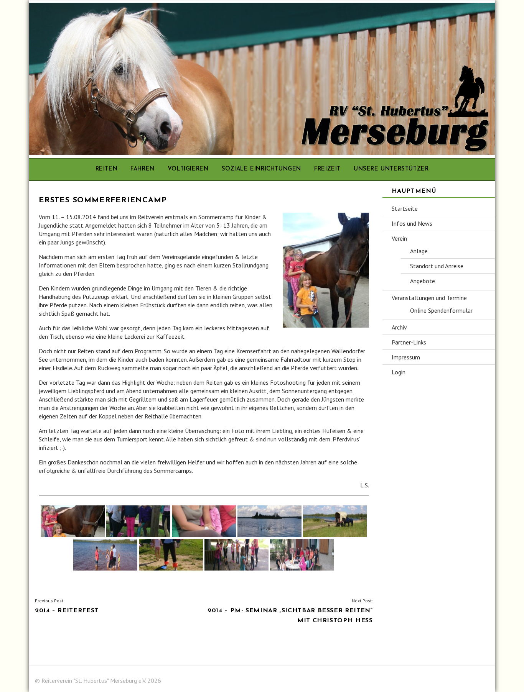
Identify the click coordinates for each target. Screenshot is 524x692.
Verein (399, 238)
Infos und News (412, 223)
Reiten (107, 169)
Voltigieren (188, 169)
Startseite (405, 208)
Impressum (406, 357)
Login (398, 372)
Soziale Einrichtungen (262, 169)
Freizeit (327, 169)
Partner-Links (409, 342)
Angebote (422, 281)
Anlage (419, 251)
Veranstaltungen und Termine (429, 298)
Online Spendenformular (441, 310)
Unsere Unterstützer (391, 169)
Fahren (142, 169)
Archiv (399, 327)
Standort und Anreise (436, 266)
